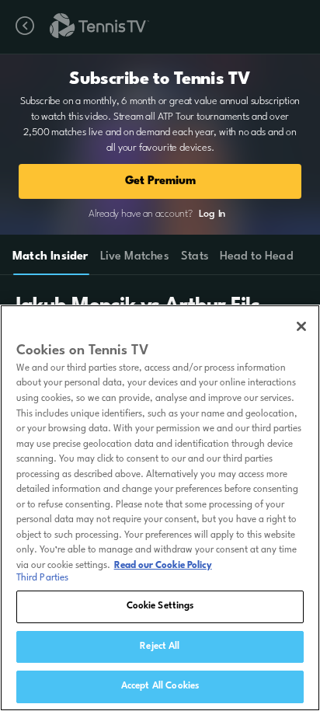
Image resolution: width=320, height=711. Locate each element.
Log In (212, 214)
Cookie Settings (160, 606)
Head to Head (257, 257)
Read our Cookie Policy (163, 565)
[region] (160, 508)
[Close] (301, 326)
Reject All (159, 646)
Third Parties (42, 578)
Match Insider (50, 257)
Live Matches (134, 257)
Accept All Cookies (160, 686)
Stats (195, 257)
